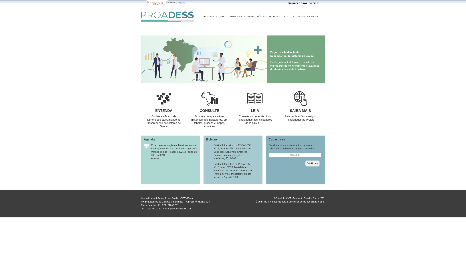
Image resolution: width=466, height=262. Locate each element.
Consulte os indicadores (230, 16)
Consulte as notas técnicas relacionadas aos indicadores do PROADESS (255, 119)
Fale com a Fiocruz (175, 2)
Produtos (274, 16)
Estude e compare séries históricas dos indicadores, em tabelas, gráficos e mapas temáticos (209, 121)
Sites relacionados (307, 16)
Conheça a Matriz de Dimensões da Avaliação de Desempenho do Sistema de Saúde (164, 121)
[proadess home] (167, 15)
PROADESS (208, 16)
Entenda (163, 111)
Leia (255, 111)
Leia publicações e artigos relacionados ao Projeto (300, 118)
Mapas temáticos (257, 16)
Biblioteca (289, 16)
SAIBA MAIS (300, 111)
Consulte (209, 111)
